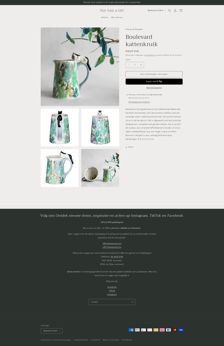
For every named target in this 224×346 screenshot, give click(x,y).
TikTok (112, 291)
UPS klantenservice (112, 247)
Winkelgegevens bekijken (139, 102)
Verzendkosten (150, 55)
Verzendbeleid (127, 340)
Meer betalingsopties (154, 88)
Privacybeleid (95, 340)
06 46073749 (117, 256)
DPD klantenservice (112, 243)
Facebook (112, 287)
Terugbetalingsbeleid (81, 340)
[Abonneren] (132, 302)
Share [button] (130, 147)
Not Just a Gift (52, 340)
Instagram (112, 294)
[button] (169, 10)
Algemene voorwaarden (111, 340)
